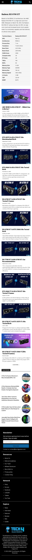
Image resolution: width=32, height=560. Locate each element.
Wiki (6, 519)
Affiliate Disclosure (10, 466)
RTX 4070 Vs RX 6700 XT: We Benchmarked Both (13, 138)
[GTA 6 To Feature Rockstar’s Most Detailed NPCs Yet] (26, 377)
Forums (7, 487)
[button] (30, 2)
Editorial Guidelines (10, 461)
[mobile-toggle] (2, 2)
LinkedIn (7, 493)
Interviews (8, 510)
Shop (6, 484)
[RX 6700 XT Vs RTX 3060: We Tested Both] (16, 218)
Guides (7, 521)
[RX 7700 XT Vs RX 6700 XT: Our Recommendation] (16, 248)
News (6, 508)
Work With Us (9, 469)
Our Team (8, 464)
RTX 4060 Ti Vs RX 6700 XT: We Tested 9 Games (13, 292)
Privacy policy (8, 472)
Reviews (7, 516)
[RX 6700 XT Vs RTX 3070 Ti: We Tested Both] (16, 310)
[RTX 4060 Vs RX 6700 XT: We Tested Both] (16, 156)
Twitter (7, 495)
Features (7, 513)
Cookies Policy (9, 475)
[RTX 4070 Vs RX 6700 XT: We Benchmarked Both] (16, 126)
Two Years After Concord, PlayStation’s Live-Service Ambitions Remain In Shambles (10, 398)
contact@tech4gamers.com (17, 449)
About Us (7, 458)
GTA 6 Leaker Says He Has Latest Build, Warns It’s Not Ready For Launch (11, 408)
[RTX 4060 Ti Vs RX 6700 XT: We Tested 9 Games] (16, 280)
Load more (15, 364)
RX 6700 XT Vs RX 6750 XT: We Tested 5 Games (13, 200)
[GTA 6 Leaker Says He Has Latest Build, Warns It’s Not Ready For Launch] (26, 408)
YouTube (7, 498)
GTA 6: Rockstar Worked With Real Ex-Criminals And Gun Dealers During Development (10, 387)
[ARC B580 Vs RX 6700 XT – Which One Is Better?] (16, 96)
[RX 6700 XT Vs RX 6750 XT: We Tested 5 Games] (16, 188)
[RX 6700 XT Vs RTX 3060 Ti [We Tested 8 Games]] (16, 341)
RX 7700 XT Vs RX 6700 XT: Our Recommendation (13, 260)
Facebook (7, 490)
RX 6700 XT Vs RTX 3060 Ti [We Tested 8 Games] (14, 352)
